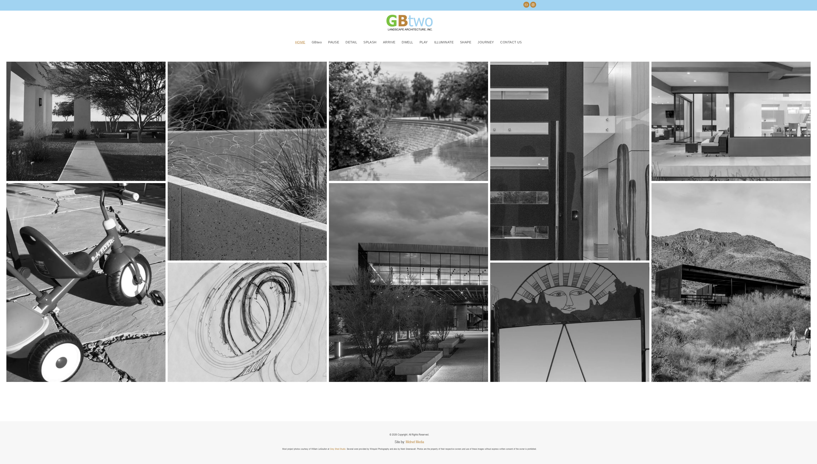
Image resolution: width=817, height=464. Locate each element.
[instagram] (533, 5)
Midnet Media (415, 441)
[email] (526, 5)
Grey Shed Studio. (338, 448)
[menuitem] (300, 42)
